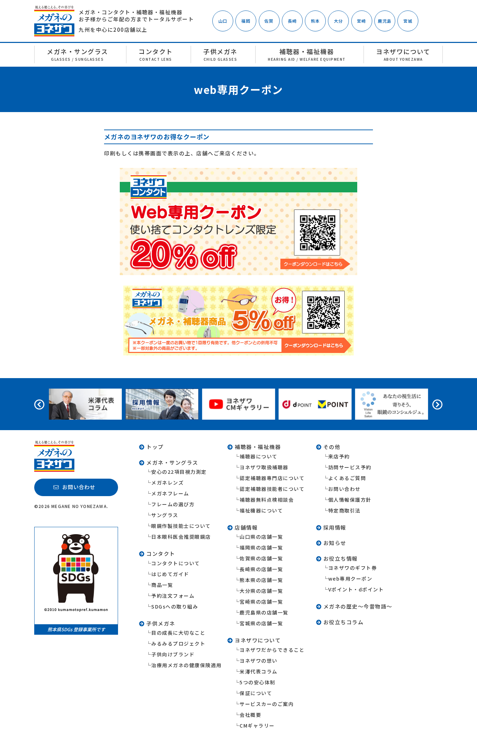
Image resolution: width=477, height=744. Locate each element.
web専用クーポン (350, 578)
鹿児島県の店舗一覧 (264, 612)
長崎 (292, 21)
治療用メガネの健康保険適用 (186, 665)
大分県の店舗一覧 (261, 590)
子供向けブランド (173, 654)
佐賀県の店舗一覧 (261, 558)
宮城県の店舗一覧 (261, 623)
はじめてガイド (170, 573)
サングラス (164, 514)
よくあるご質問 (347, 477)
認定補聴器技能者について (272, 488)
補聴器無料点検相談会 (267, 499)
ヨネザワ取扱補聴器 (264, 467)
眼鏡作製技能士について (181, 525)
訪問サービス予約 (350, 467)
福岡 (245, 21)
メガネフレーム (170, 493)
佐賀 (268, 21)
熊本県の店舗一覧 (261, 579)
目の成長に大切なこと (178, 632)
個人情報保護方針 (350, 499)
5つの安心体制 (258, 682)
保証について (256, 693)
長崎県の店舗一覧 (261, 569)
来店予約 (339, 456)
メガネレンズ (167, 482)
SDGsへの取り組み (174, 606)
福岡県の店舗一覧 (261, 547)
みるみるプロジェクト (178, 643)
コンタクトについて (175, 563)
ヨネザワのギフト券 (352, 567)
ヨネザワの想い (259, 660)
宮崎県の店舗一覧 (261, 601)
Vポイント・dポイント (356, 589)
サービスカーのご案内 (267, 703)
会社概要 (250, 714)
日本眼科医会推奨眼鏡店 (181, 536)
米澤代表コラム (259, 671)
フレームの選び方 (173, 504)
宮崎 (361, 21)
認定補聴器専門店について (272, 477)
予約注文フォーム (173, 595)
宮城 (407, 21)
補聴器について (259, 456)
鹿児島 (385, 21)
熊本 (315, 21)
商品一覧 (162, 584)
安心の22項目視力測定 (179, 471)
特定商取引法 (344, 510)
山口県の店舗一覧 (261, 536)
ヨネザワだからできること (272, 649)
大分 (338, 21)
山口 (222, 21)
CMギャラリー (257, 725)
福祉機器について (261, 510)
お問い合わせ (344, 488)
